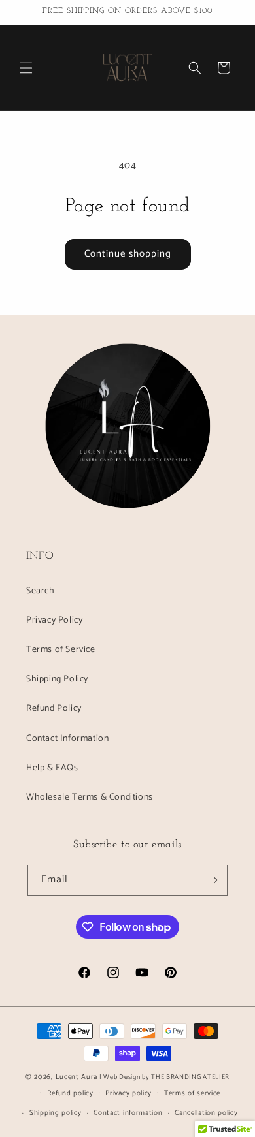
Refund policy (70, 1093)
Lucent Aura (77, 1077)
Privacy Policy (54, 620)
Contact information (128, 1113)
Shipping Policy (57, 679)
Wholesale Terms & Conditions (89, 797)
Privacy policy (128, 1093)
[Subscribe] (212, 880)
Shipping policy (55, 1113)
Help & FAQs (52, 767)
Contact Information (67, 738)
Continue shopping (127, 253)
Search (40, 591)
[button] (26, 68)
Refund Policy (54, 708)
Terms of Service (60, 649)
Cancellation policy (206, 1113)
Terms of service (192, 1093)
